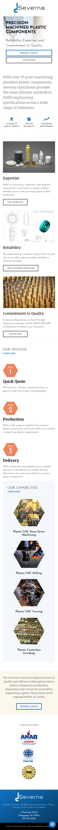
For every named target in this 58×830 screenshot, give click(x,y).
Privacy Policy (47, 805)
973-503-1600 (29, 819)
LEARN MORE (9, 353)
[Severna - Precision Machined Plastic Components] (29, 7)
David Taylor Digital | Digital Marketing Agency (29, 826)
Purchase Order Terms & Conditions (29, 807)
